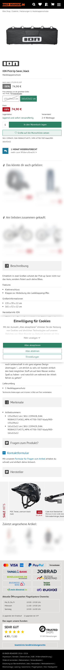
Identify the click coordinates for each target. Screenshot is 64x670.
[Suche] (33, 4)
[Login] (46, 4)
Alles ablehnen (32, 350)
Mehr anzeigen (31, 338)
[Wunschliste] (40, 4)
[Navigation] (58, 4)
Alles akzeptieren (32, 345)
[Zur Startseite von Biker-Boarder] (13, 4)
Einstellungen (32, 356)
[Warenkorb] (52, 4)
